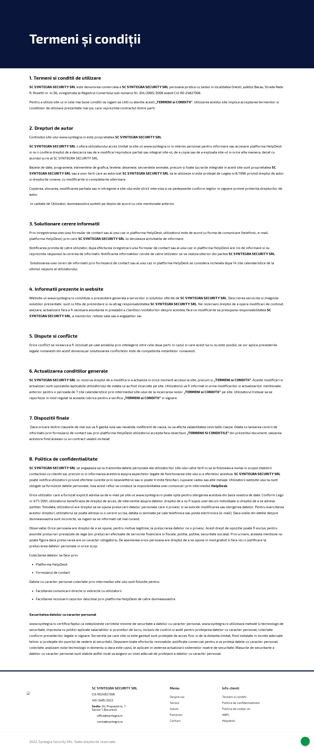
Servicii (174, 703)
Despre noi (177, 697)
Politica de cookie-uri (236, 709)
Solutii (174, 709)
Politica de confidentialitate (241, 703)
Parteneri (176, 714)
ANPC (225, 714)
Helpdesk (228, 720)
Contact (175, 720)
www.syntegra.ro (72, 137)
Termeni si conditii (234, 697)
